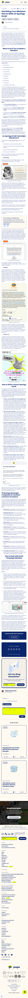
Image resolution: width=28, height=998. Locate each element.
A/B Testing (4, 901)
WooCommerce (6, 914)
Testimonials (5, 931)
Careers (4, 934)
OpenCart (4, 915)
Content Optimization (7, 899)
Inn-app (4, 860)
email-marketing (18, 43)
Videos (3, 952)
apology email (4, 62)
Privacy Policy (14, 984)
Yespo (8, 826)
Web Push (4, 855)
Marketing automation (7, 879)
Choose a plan (5, 907)
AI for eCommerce (6, 903)
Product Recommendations (8, 895)
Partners (4, 933)
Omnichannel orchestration (9, 877)
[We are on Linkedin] (5, 955)
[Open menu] (25, 2)
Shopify (3, 912)
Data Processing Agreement (14, 985)
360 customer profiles (7, 887)
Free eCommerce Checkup (8, 847)
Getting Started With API (8, 920)
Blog (12, 826)
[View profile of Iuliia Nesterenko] (3, 22)
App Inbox (4, 858)
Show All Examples (14, 817)
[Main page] (6, 2)
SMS (3, 854)
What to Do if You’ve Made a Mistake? (11, 28)
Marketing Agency (6, 936)
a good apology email (13, 140)
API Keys (4, 923)
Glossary (4, 947)
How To (10, 19)
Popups (3, 861)
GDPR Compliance (14, 987)
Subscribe (21, 684)
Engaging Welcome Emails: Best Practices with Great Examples (11, 749)
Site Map (14, 990)
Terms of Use (14, 989)
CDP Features (5, 846)
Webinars (4, 950)
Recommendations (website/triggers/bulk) (12, 874)
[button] (25, 992)
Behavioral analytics (7, 888)
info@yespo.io (6, 959)
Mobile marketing (6, 880)
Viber (3, 865)
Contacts (4, 930)
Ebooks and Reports (6, 944)
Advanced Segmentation (8, 890)
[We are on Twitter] (8, 955)
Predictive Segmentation (8, 896)
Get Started (14, 637)
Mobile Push (4, 857)
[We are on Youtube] (12, 955)
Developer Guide (6, 922)
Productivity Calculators (8, 948)
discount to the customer (8, 432)
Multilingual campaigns (7, 875)
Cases (3, 942)
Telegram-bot (5, 863)
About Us (4, 928)
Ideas (16, 19)
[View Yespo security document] (12, 834)
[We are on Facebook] (2, 955)
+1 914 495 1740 (6, 957)
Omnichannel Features (7, 844)
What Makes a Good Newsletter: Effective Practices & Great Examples (9, 784)
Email (4, 19)
